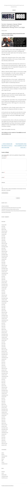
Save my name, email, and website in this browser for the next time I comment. (14, 189)
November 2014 (5, 410)
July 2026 (3, 226)
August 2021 (4, 288)
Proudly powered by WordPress (7, 485)
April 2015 (3, 402)
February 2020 (4, 312)
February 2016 (4, 387)
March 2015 (4, 404)
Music (3, 459)
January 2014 (4, 426)
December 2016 (5, 371)
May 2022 (3, 277)
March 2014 (4, 423)
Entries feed (4, 474)
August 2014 (4, 415)
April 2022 (3, 279)
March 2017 (4, 366)
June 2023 (3, 262)
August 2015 (4, 396)
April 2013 (3, 440)
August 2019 (4, 321)
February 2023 (4, 265)
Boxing (3, 454)
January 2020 (4, 313)
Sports (3, 462)
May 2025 (3, 238)
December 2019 (5, 315)
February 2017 (4, 368)
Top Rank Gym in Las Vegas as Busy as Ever (10, 209)
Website (3, 182)
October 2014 (4, 412)
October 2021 (4, 287)
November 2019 (5, 316)
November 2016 (5, 373)
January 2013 (4, 445)
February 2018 (4, 349)
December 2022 (5, 268)
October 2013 (4, 431)
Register (3, 471)
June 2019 (3, 324)
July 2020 (3, 304)
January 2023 (4, 266)
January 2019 (4, 332)
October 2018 (4, 337)
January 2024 (4, 252)
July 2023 (3, 260)
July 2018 (3, 341)
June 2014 (3, 418)
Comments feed (5, 476)
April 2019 (3, 327)
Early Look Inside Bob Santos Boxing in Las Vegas (11, 207)
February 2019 (4, 331)
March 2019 (4, 329)
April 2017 (3, 365)
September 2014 (5, 413)
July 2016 (3, 379)
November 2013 (5, 429)
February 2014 (4, 424)
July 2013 (3, 435)
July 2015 (3, 398)
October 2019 (4, 318)
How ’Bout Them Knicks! (6, 212)
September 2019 (5, 320)
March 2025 (4, 242)
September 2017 (5, 357)
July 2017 (3, 360)
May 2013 (3, 438)
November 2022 (5, 270)
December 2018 (5, 334)
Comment (4, 158)
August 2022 (4, 274)
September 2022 (5, 273)
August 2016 (4, 377)
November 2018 (5, 335)
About (3, 452)
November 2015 (5, 391)
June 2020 (3, 306)
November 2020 (5, 298)
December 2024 (5, 246)
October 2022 (4, 271)
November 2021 (5, 285)
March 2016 (4, 385)
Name (3, 172)
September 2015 (5, 395)
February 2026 (4, 231)
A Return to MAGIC (5, 206)
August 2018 (4, 340)
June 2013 (3, 437)
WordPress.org (4, 477)
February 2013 (4, 443)
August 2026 (4, 224)
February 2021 (4, 295)
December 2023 (5, 254)
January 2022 (4, 282)
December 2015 (5, 390)
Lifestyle (3, 457)
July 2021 (3, 290)
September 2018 (5, 338)
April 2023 (3, 263)
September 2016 (5, 376)
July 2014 (3, 416)
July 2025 (3, 235)
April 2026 (3, 227)
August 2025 (4, 234)
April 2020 (3, 309)
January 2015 (4, 407)
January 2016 (4, 388)
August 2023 (4, 259)
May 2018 (3, 345)
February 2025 (4, 243)
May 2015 (3, 401)
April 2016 (3, 384)
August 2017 (4, 359)
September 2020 (5, 301)
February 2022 (4, 281)
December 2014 (5, 409)
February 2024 (4, 251)
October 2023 (4, 257)
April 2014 (3, 421)
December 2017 (5, 352)
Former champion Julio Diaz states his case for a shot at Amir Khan (7, 145)
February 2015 (4, 406)
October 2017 (4, 356)
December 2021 (5, 284)
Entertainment (4, 455)
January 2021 (4, 296)
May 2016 (3, 382)
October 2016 (4, 374)
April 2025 (3, 240)
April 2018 (3, 346)
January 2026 (4, 232)
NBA (2, 460)
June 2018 (3, 343)
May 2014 (3, 420)
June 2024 (3, 248)
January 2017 (4, 370)
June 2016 (3, 381)
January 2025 (4, 245)
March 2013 (4, 441)
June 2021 (3, 291)
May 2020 (3, 307)
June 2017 (3, 362)
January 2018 (4, 351)
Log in (3, 473)
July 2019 (3, 323)
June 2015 (3, 399)
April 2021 (3, 293)
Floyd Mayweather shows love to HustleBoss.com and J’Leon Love (20, 145)
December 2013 (5, 427)
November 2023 (5, 256)
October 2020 (4, 299)
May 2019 (3, 326)
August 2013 (4, 434)
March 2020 (4, 310)
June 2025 (3, 237)
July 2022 (3, 276)
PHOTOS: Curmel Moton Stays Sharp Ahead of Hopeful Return (14, 210)
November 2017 (5, 354)
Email (3, 177)
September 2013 (5, 432)
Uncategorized (4, 463)
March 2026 (4, 229)
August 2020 (4, 302)
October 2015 (4, 393)
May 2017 (3, 363)
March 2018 (4, 348)
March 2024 (4, 249)
